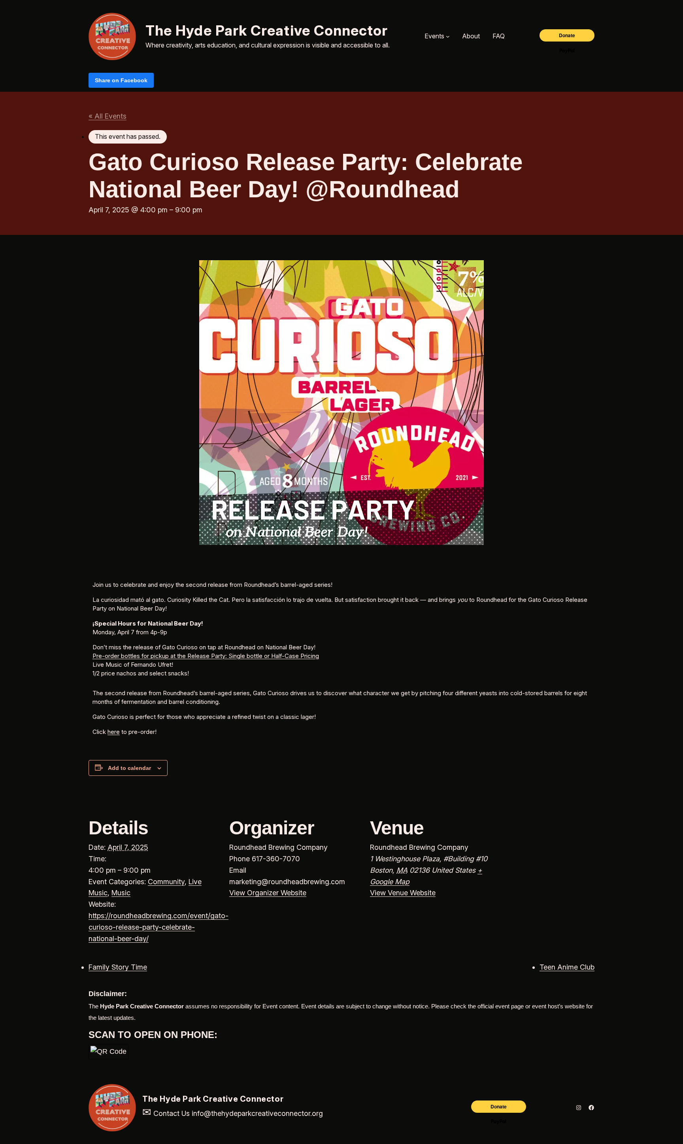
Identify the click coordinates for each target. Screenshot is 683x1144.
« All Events (107, 116)
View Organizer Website (267, 893)
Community (166, 881)
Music (120, 893)
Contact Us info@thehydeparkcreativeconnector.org (232, 1113)
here (114, 732)
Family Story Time (118, 967)
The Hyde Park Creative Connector (266, 30)
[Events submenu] (448, 36)
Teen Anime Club (567, 967)
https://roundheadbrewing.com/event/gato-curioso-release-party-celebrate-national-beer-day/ (158, 927)
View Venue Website (403, 893)
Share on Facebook (121, 80)
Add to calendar (129, 768)
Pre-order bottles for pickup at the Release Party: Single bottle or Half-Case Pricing (205, 656)
